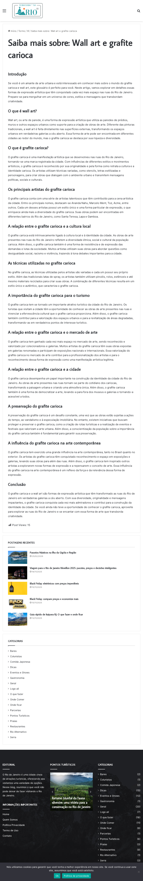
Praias (13, 721)
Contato (7, 835)
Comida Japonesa (20, 661)
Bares (13, 651)
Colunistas (16, 656)
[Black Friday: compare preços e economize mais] (17, 603)
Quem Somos (10, 819)
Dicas (13, 667)
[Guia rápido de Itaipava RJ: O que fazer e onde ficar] (17, 619)
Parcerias (15, 710)
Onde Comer (17, 699)
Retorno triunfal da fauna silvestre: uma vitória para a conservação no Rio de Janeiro (71, 802)
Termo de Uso (10, 830)
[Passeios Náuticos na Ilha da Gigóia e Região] (17, 557)
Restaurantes (17, 726)
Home (6, 814)
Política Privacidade (14, 825)
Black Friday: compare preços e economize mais (54, 599)
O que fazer (16, 694)
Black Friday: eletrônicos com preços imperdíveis (54, 583)
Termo (21, 31)
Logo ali (14, 688)
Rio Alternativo (18, 731)
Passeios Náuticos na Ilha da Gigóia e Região (53, 552)
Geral (13, 683)
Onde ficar (16, 704)
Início (13, 31)
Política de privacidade (76, 875)
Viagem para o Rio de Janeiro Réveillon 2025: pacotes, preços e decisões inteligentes (73, 568)
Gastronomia (17, 678)
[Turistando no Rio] (27, 10)
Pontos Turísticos (19, 715)
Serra (13, 737)
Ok (57, 875)
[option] (71, 792)
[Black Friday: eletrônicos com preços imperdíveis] (17, 588)
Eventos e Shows (19, 672)
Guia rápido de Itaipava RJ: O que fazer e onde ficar (56, 614)
